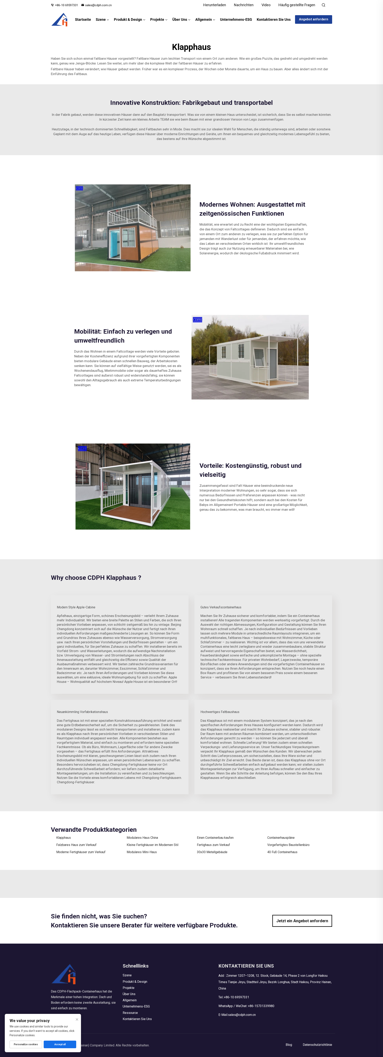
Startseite (83, 19)
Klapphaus (63, 838)
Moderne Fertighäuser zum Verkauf (81, 852)
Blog (289, 1045)
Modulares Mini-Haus (142, 852)
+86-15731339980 (261, 1006)
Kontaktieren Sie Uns (274, 19)
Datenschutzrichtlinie (317, 1045)
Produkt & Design (128, 19)
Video (266, 5)
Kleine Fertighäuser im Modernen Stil (152, 845)
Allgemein (203, 19)
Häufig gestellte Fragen (296, 5)
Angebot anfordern (313, 19)
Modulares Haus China (142, 838)
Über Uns (179, 19)
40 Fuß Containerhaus (282, 852)
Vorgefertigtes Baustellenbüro (288, 845)
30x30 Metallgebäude (212, 852)
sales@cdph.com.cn (98, 5)
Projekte (157, 19)
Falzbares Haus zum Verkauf (76, 845)
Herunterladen (214, 5)
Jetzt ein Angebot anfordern (302, 920)
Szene (101, 19)
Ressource (130, 1013)
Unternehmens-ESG (236, 19)
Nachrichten (244, 5)
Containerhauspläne (281, 838)
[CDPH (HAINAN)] (59, 20)
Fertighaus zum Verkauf (213, 845)
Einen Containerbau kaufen (215, 838)
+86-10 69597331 (66, 5)
